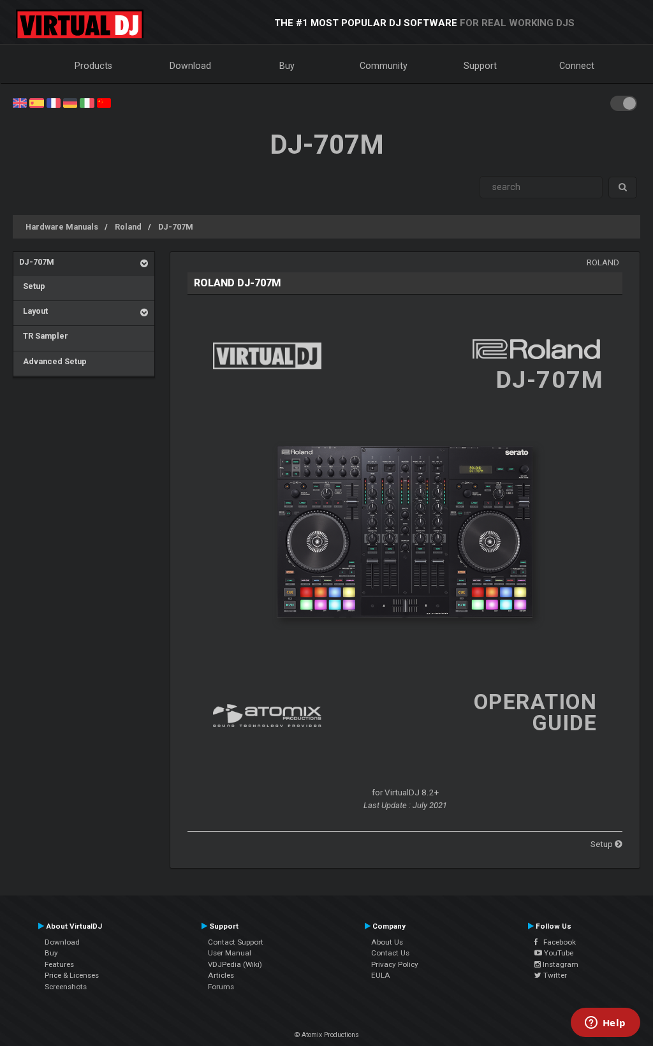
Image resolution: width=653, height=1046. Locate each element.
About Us (387, 942)
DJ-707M (175, 227)
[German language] (70, 102)
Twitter (554, 975)
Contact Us (390, 952)
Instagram (559, 964)
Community (383, 66)
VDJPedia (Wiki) (235, 964)
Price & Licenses (72, 975)
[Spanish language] (36, 102)
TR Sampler (43, 336)
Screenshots (66, 986)
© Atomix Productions (327, 1035)
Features (59, 964)
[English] (20, 102)
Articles (221, 975)
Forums (221, 986)
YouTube (557, 952)
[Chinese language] (104, 102)
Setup (32, 286)
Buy (287, 66)
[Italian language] (87, 102)
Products (93, 66)
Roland (128, 227)
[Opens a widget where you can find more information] (605, 1024)
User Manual (229, 952)
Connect (576, 66)
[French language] (54, 102)
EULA (380, 975)
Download (190, 66)
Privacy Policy (394, 964)
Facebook (557, 942)
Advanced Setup (53, 361)
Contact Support (235, 942)
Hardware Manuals (62, 227)
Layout (33, 311)
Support (480, 66)
